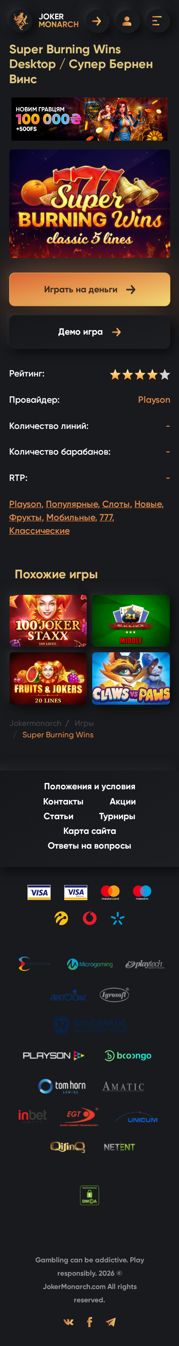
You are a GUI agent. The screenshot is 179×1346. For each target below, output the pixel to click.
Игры (84, 723)
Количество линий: (49, 426)
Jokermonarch (35, 723)
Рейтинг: (27, 373)
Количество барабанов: (60, 451)
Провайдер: (34, 399)
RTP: (18, 478)
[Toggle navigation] (158, 21)
